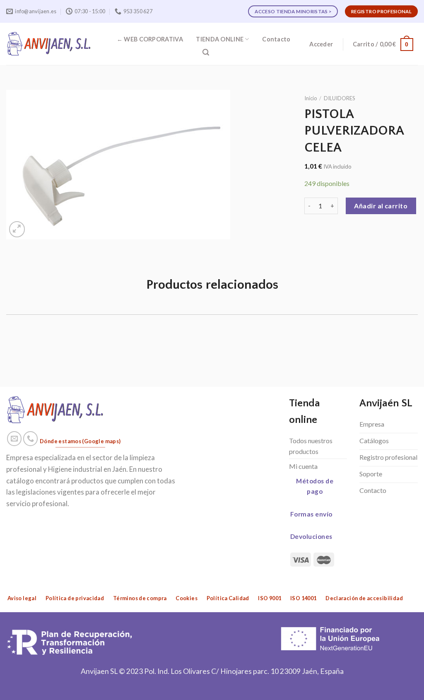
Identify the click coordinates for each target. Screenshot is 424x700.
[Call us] (30, 438)
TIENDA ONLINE (219, 39)
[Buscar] (206, 52)
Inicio (310, 98)
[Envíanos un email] (14, 438)
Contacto (276, 39)
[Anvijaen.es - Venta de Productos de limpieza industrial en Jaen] (49, 44)
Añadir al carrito (380, 206)
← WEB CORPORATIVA (150, 39)
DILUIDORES (339, 98)
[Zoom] (17, 229)
